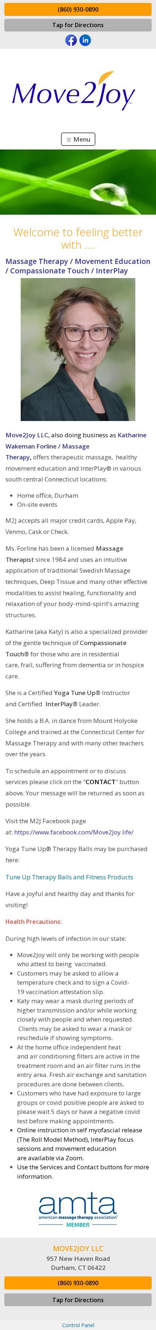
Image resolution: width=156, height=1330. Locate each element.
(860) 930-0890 (78, 9)
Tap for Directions (78, 25)
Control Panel (78, 1325)
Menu (81, 139)
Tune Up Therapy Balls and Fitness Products (69, 877)
